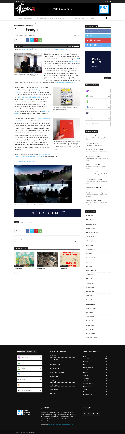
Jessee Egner (90, 291)
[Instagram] (105, 1)
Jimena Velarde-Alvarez (93, 232)
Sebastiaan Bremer (91, 337)
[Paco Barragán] (47, 259)
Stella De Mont (90, 312)
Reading (97, 136)
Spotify (35, 49)
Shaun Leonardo (90, 258)
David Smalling (90, 321)
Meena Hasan (90, 236)
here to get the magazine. (26, 161)
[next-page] (18, 273)
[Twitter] (108, 1)
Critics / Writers (29, 25)
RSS (45, 49)
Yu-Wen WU (89, 215)
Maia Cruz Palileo (91, 224)
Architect (27, 23)
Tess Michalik (90, 316)
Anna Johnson (90, 283)
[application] (47, 46)
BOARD (77, 59)
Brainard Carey (20, 35)
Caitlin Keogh (89, 245)
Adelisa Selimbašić (91, 270)
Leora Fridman (18, 268)
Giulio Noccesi (90, 274)
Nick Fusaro (89, 266)
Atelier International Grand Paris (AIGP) (29, 97)
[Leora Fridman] (24, 259)
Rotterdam (30, 222)
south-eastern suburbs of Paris (65, 83)
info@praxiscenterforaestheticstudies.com (60, 425)
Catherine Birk (90, 325)
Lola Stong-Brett (90, 241)
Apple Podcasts (27, 49)
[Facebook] (103, 1)
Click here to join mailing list (57, 49)
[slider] (77, 46)
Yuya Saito (89, 253)
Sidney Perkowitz (19, 242)
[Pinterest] (36, 40)
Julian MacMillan (91, 220)
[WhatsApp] (40, 40)
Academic (40, 265)
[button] (106, 18)
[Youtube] (110, 1)
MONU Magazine (74, 61)
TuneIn (41, 49)
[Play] (17, 46)
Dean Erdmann (90, 329)
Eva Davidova (76, 242)
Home (16, 23)
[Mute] (73, 46)
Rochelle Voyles (90, 333)
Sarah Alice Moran (91, 308)
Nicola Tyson (89, 295)
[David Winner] (70, 259)
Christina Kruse (90, 300)
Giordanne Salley (91, 304)
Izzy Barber (89, 262)
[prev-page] (15, 273)
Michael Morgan (90, 228)
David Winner (63, 268)
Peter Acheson (90, 249)
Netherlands (23, 222)
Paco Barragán (41, 268)
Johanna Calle (90, 279)
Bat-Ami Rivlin (90, 287)
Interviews (21, 23)
